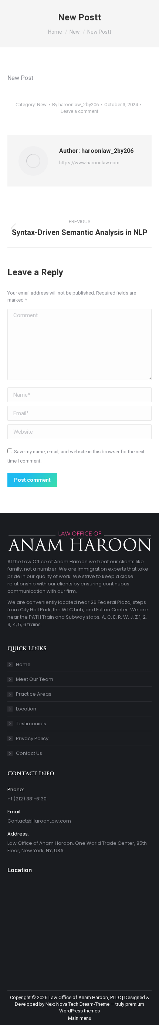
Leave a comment (79, 111)
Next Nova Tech (61, 1004)
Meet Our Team (34, 679)
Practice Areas (33, 694)
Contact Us (29, 753)
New (42, 104)
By (75, 104)
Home (23, 664)
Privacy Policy (32, 738)
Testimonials (31, 723)
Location (26, 708)
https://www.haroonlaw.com (89, 162)
